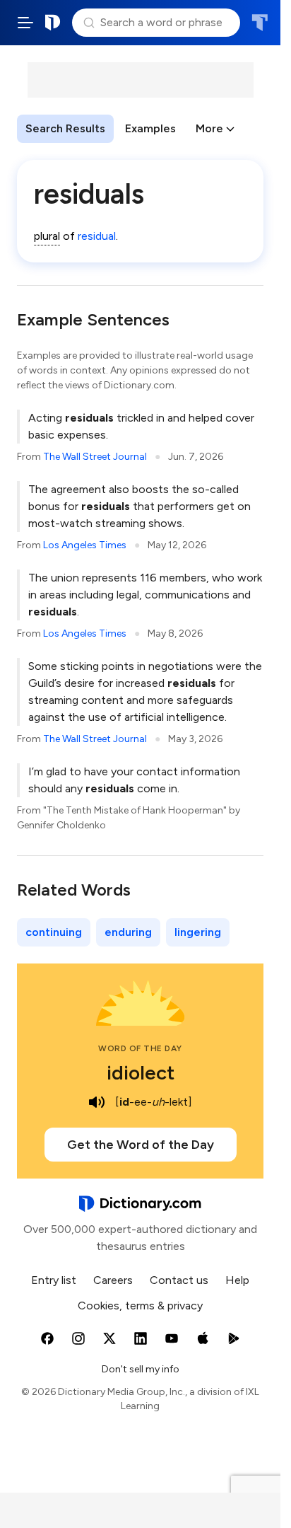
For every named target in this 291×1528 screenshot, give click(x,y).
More (209, 128)
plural (47, 236)
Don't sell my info (140, 1369)
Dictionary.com (53, 22)
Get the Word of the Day (140, 1144)
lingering (197, 932)
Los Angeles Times (84, 545)
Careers (113, 1280)
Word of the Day (140, 1048)
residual (97, 236)
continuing (53, 932)
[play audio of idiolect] (96, 1102)
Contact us (179, 1280)
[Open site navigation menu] (25, 22)
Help (237, 1280)
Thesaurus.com (259, 22)
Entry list (53, 1280)
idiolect (140, 1072)
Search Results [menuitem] (65, 128)
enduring (128, 932)
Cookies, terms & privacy (140, 1305)
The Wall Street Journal (95, 457)
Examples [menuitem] (150, 128)
